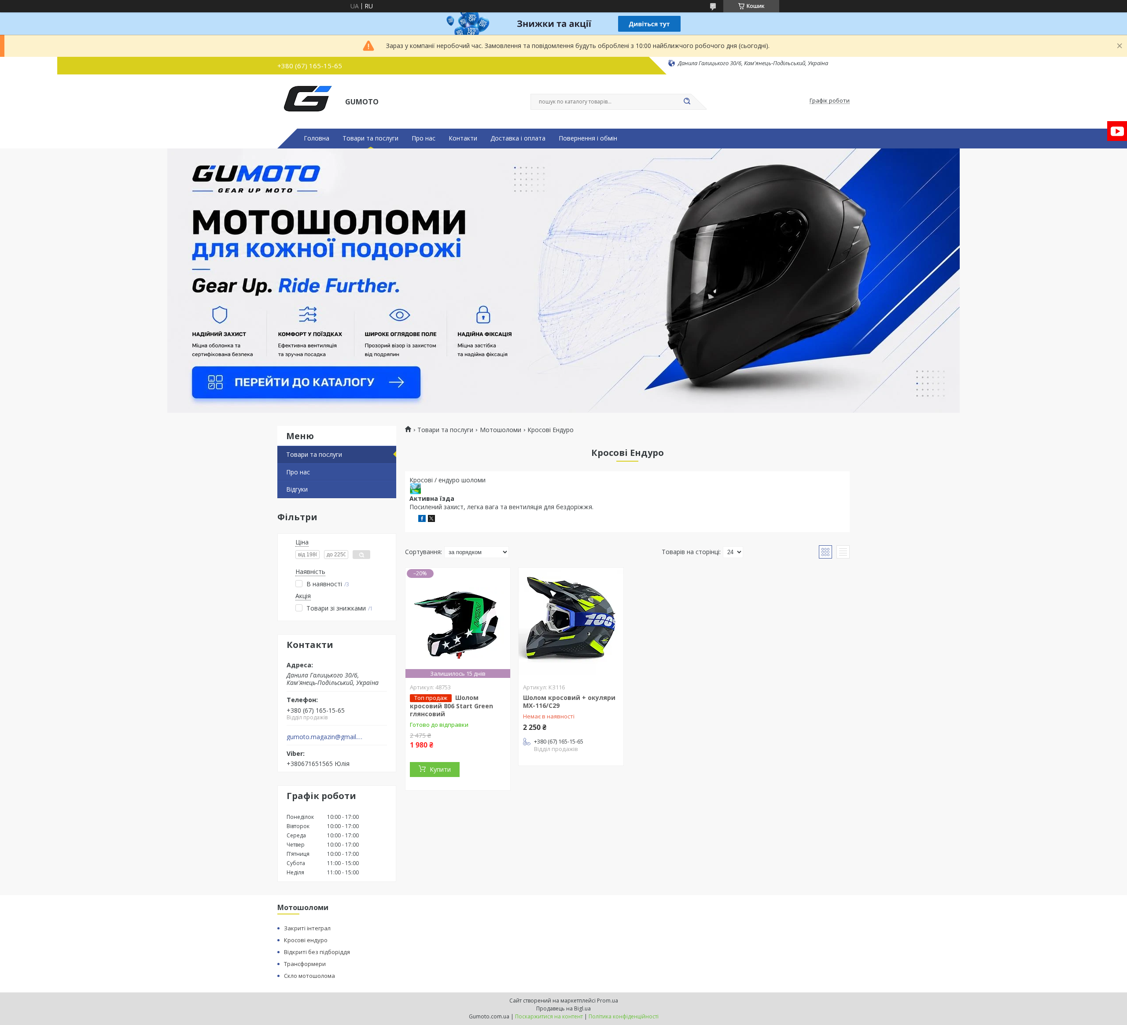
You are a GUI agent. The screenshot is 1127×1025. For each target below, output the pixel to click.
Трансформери (305, 964)
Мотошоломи (500, 430)
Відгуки (297, 489)
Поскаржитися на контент (549, 1016)
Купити (440, 769)
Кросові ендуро (306, 940)
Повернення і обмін (588, 138)
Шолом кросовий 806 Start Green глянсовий (451, 705)
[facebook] (422, 519)
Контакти (463, 138)
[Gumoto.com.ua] (307, 101)
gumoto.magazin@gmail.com (325, 737)
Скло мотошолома (309, 976)
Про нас (423, 138)
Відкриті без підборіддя (317, 952)
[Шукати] (687, 102)
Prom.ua (607, 1000)
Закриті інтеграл (307, 928)
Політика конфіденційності (624, 1016)
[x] (431, 519)
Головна (316, 138)
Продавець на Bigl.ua (563, 1008)
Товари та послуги (370, 138)
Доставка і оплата (517, 138)
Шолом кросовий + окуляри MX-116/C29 (569, 701)
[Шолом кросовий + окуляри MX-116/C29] (571, 623)
